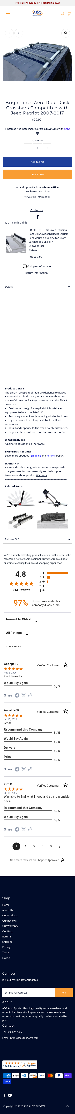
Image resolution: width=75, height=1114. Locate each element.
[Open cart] (69, 13)
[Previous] (9, 33)
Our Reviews (9, 920)
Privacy (6, 947)
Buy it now (38, 174)
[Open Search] (62, 13)
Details (9, 286)
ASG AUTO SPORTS (34, 1106)
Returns (51, 455)
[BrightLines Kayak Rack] (21, 506)
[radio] (55, 573)
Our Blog (7, 931)
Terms (5, 952)
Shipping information (40, 266)
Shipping (36, 455)
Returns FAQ (12, 539)
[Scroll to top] (67, 1106)
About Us (7, 910)
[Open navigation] (11, 13)
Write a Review (13, 646)
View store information (37, 197)
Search (6, 957)
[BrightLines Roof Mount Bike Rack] (52, 506)
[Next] (18, 33)
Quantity (37, 140)
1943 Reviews (24, 590)
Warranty (41, 475)
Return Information (36, 273)
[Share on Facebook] (38, 218)
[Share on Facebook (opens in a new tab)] (17, 696)
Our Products (10, 915)
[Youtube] (10, 1095)
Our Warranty (10, 926)
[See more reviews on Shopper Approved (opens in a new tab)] (30, 695)
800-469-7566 (14, 1032)
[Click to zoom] (65, 33)
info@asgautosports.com (24, 1038)
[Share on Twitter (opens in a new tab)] (23, 695)
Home (5, 905)
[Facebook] (5, 1095)
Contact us (36, 210)
